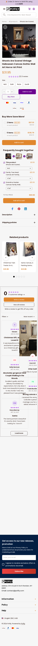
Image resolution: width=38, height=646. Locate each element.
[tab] (14, 54)
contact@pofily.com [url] (15, 590)
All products (13, 21)
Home (4, 21)
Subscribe (19, 571)
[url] (23, 624)
